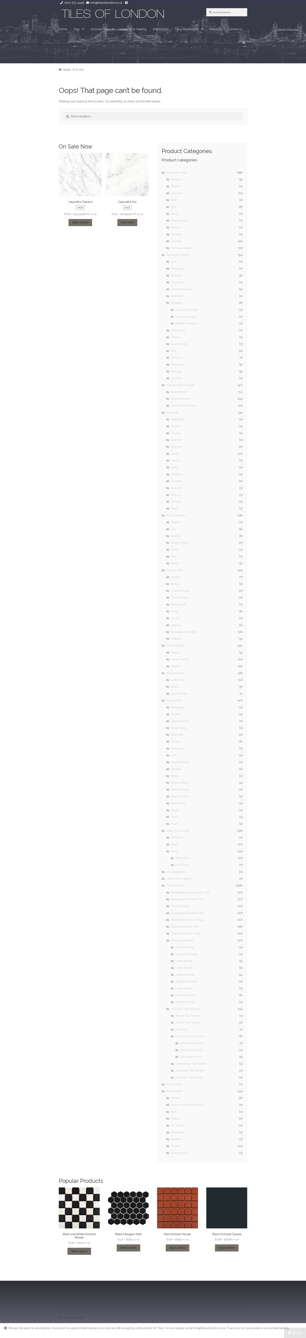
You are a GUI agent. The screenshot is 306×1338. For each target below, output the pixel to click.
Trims (174, 851)
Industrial (172, 412)
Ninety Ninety (180, 542)
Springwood (179, 1153)
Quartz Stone (179, 796)
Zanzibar (176, 378)
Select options (80, 222)
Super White (179, 693)
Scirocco (176, 357)
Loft (174, 755)
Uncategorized (176, 872)
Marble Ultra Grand (183, 405)
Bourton (176, 275)
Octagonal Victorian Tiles (187, 913)
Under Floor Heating (133, 29)
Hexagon (177, 302)
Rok (173, 556)
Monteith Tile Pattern (189, 1077)
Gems (175, 453)
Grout (174, 844)
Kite (173, 207)
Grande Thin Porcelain (180, 385)
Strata (175, 563)
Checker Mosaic (181, 289)
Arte (173, 261)
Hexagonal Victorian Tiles (187, 899)
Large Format (180, 659)
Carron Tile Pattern (187, 1022)
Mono (174, 686)
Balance (176, 179)
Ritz (173, 351)
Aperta (175, 426)
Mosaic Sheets (180, 906)
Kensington (178, 330)
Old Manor (178, 1132)
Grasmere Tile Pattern (189, 1070)
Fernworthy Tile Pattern (190, 1063)
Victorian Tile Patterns (185, 1009)
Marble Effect (175, 645)
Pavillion (176, 1139)
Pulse (174, 549)
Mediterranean (180, 762)
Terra (174, 817)
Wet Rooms (160, 29)
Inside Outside (175, 515)
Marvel (175, 666)
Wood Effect (174, 1091)
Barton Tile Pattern (187, 1015)
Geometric (178, 296)
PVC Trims (182, 865)
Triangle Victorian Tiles (185, 933)
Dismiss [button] (297, 1332)
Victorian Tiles (99, 29)
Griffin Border (183, 967)
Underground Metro (184, 632)
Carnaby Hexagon (187, 309)
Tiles (76, 29)
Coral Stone (178, 728)
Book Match (179, 392)
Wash (174, 508)
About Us (215, 29)
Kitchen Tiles (174, 570)
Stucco (175, 495)
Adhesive (177, 837)
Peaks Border (184, 988)
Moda (174, 776)
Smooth (176, 241)
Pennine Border (185, 995)
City (173, 529)
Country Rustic (180, 590)
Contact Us (235, 29)
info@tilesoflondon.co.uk (106, 2)
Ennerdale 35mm (191, 1043)
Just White (178, 680)
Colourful (177, 193)
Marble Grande (180, 398)
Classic (175, 652)
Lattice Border (184, 974)
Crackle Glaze (180, 597)
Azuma (175, 433)
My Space (177, 1125)
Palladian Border (186, 981)
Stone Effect (174, 700)
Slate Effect (178, 803)
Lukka (175, 467)
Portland (176, 234)
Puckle (175, 1146)
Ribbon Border (184, 1002)
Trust (174, 823)
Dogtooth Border (186, 954)
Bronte (175, 714)
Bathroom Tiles (176, 172)
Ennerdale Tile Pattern (189, 1036)
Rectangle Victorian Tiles (187, 919)
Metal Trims (183, 858)
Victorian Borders (182, 940)
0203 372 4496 (74, 2)
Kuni (174, 1111)
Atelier (175, 1098)
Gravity (175, 536)
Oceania (176, 481)
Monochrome (175, 673)
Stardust (176, 488)
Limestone (178, 748)
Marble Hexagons (187, 323)
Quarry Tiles (179, 344)
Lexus (175, 460)
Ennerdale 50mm (191, 1050)
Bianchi (175, 186)
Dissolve (176, 446)
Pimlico (175, 337)
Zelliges (176, 638)
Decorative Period (178, 255)
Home (63, 29)
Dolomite (177, 734)
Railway (176, 625)
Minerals (176, 769)
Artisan (175, 577)
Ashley (175, 584)
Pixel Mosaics (179, 220)
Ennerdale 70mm (191, 1057)
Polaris (175, 227)
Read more (127, 222)
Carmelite (177, 282)
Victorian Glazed (181, 248)
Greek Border (184, 961)
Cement (176, 440)
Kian (174, 200)
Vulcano (176, 501)
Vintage (176, 371)
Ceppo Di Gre (179, 721)
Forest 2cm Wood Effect (187, 1105)
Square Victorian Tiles (185, 926)
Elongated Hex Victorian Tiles (190, 892)
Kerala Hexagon (185, 316)
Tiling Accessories (186, 29)
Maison (175, 1118)
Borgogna (177, 707)
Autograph (178, 268)
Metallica (177, 474)
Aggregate (178, 419)
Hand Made (178, 604)
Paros (174, 213)
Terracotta (178, 364)
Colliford (181, 1029)
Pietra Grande (180, 789)
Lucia (174, 611)
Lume (174, 618)
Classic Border (184, 947)
